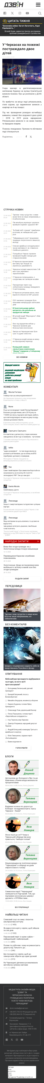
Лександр (13, 501)
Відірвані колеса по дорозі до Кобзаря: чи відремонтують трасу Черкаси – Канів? (20, 808)
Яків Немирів (27, 842)
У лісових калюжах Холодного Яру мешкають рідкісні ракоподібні (21, 440)
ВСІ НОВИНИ (22, 357)
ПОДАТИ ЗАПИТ (22, 579)
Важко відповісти (14, 742)
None (10, 406)
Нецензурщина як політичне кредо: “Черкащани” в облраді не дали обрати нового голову (21, 865)
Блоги (20, 785)
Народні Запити (17, 541)
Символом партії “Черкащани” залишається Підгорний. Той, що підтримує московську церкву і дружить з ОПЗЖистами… (20, 894)
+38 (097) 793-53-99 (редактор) (21, 1012)
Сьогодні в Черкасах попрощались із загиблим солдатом (22, 479)
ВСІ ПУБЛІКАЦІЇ (22, 907)
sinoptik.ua (29, 1077)
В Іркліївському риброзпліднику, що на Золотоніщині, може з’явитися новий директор (22, 423)
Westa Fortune (15, 392)
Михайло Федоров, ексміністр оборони (23, 700)
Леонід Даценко (28, 785)
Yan (10, 467)
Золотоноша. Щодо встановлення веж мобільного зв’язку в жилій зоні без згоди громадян (21, 567)
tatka (10, 448)
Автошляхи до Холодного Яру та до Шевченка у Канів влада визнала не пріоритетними (21, 780)
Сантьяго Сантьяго (17, 431)
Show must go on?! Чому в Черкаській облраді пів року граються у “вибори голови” (18, 837)
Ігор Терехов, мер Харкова (18, 720)
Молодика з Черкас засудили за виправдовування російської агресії (17, 460)
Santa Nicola (13, 486)
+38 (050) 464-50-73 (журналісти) (22, 1014)
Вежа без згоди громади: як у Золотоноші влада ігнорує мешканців (21, 548)
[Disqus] (22, 170)
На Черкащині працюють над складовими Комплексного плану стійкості (20, 399)
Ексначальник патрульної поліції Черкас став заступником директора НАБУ (21, 510)
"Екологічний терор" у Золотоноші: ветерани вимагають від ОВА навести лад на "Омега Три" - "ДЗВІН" (22, 533)
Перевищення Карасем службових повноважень (19, 557)
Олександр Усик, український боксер (22, 710)
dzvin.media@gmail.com (19, 1008)
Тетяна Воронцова (29, 814)
